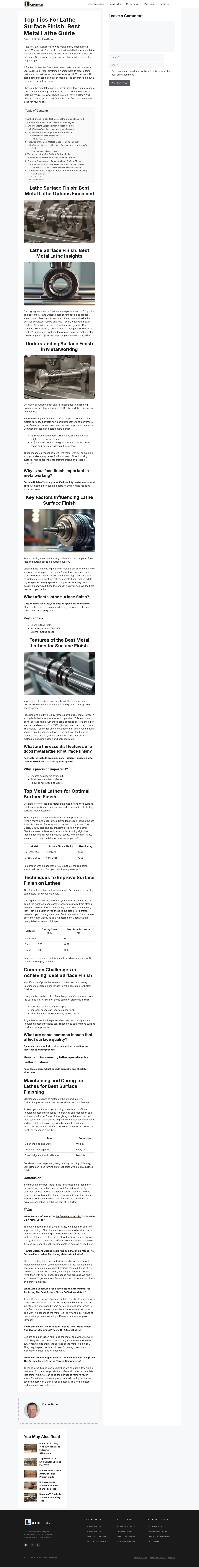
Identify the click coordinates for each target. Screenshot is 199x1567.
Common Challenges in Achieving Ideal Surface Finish (54, 161)
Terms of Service (158, 1558)
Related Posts (38, 180)
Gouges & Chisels (124, 1531)
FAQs (39, 177)
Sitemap (171, 1558)
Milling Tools (132, 4)
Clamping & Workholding (159, 1536)
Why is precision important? (47, 151)
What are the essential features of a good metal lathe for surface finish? (60, 146)
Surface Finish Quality (68, 1216)
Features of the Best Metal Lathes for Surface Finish (53, 142)
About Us (164, 4)
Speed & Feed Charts (157, 1531)
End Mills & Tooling (156, 1526)
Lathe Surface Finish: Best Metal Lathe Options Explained (55, 119)
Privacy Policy (140, 1558)
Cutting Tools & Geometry (97, 1541)
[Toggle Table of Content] (89, 115)
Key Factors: (40, 139)
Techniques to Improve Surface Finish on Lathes (51, 157)
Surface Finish (54, 1292)
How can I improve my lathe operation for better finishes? (58, 168)
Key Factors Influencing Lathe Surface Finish (49, 132)
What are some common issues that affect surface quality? (58, 164)
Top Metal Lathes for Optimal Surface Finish (49, 154)
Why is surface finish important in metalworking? (53, 129)
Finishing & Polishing (126, 1541)
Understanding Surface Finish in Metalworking (50, 126)
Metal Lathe (115, 4)
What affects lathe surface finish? (46, 136)
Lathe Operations (96, 4)
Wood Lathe (149, 4)
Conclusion (40, 174)
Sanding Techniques (126, 1536)
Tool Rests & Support (126, 1526)
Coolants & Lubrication (96, 1536)
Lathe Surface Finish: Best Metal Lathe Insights (50, 122)
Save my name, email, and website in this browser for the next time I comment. (143, 73)
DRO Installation (155, 1541)
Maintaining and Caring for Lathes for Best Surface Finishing (57, 170)
